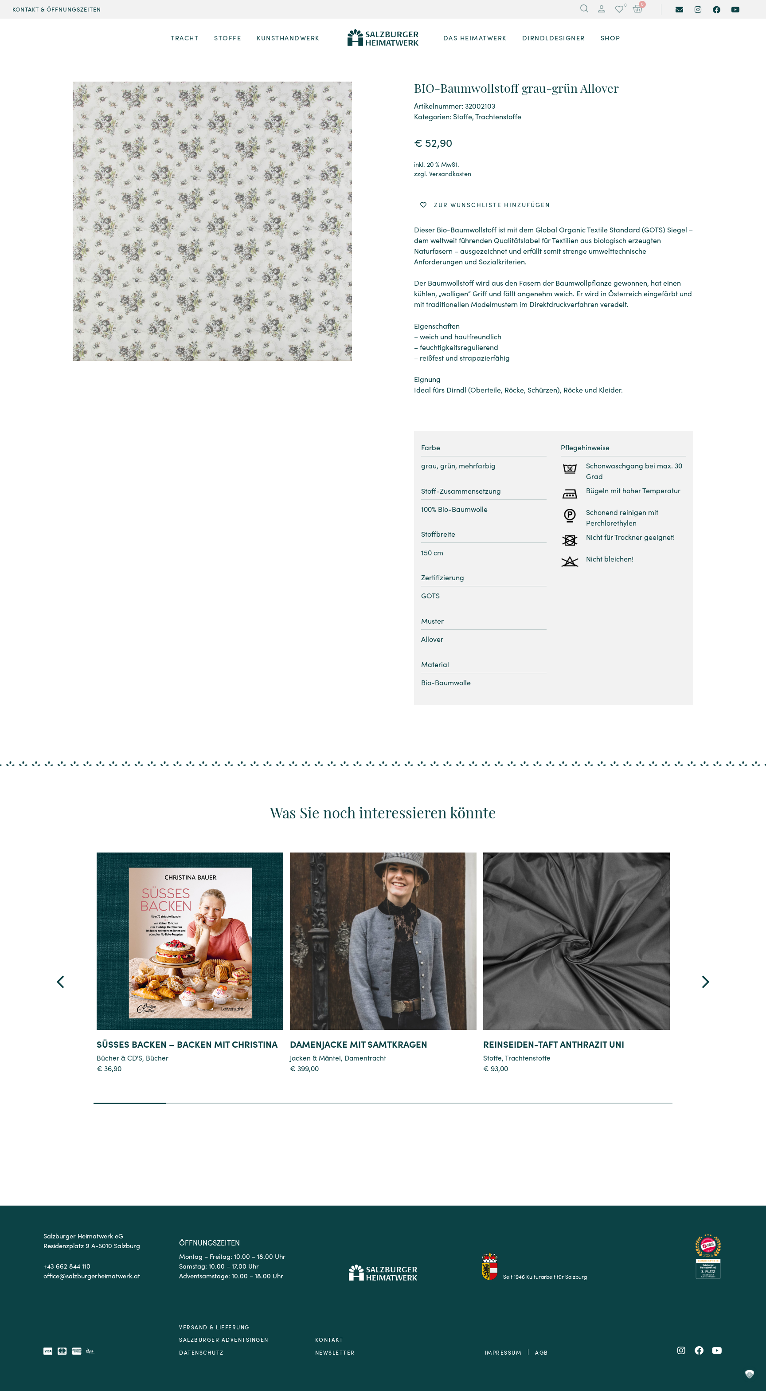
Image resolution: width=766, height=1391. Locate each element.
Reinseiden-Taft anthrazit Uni (553, 1043)
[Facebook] (716, 9)
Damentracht (365, 1057)
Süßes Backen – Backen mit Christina (187, 1043)
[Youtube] (735, 9)
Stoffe (462, 116)
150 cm (432, 552)
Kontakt (329, 1339)
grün (447, 465)
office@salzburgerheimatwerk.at (91, 1275)
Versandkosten (450, 173)
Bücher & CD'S (119, 1057)
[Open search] (584, 9)
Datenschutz (201, 1352)
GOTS (430, 595)
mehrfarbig (477, 465)
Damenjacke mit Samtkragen (358, 1043)
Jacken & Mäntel (315, 1057)
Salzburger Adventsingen (224, 1339)
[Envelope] (679, 9)
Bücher (157, 1057)
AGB (541, 1352)
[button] (601, 9)
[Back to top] (749, 1336)
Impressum (503, 1352)
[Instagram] (698, 9)
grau (429, 465)
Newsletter (335, 1352)
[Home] (383, 37)
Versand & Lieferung (214, 1327)
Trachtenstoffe (498, 116)
